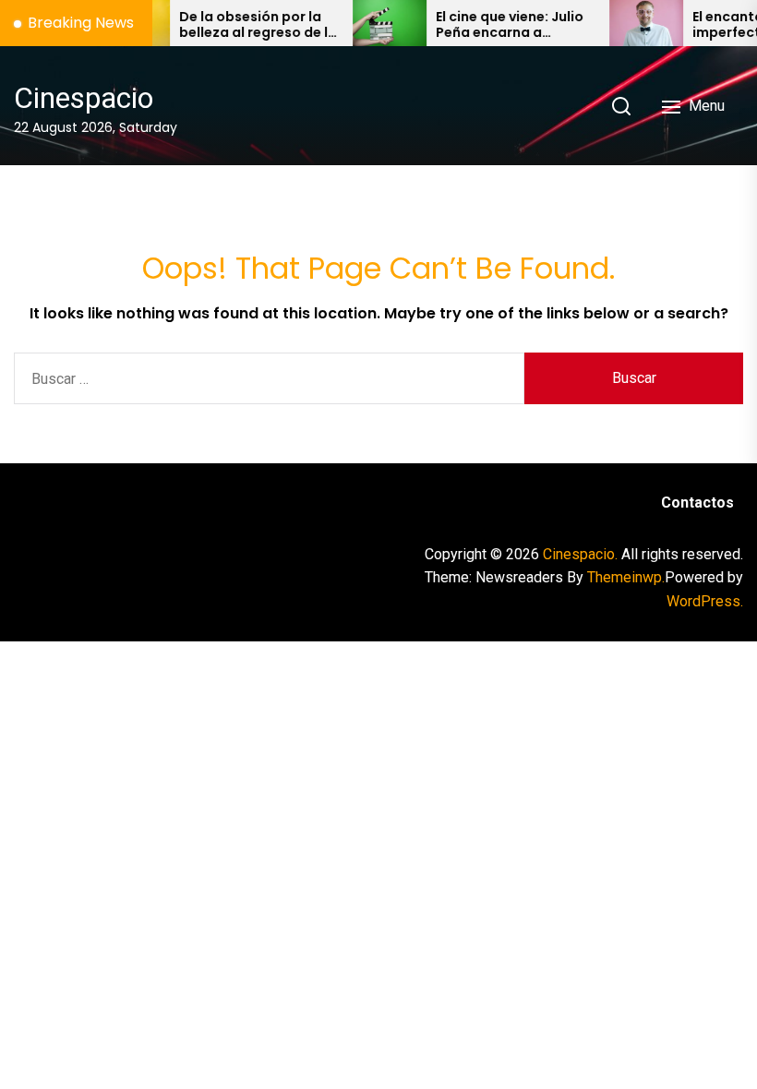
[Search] (621, 106)
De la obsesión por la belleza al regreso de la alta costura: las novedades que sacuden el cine (245, 25)
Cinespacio (83, 97)
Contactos (697, 502)
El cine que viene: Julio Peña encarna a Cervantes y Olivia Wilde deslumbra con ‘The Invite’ (497, 25)
